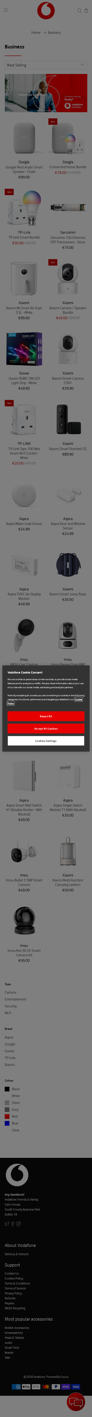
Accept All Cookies (46, 728)
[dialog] (46, 709)
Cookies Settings (45, 741)
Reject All (46, 716)
